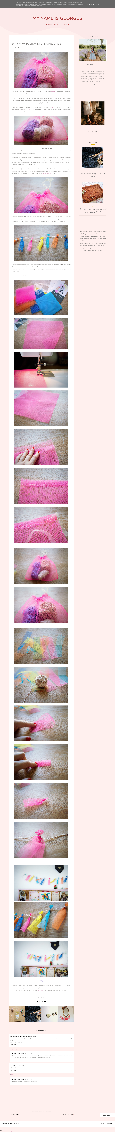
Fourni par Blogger (7, 1131)
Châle (87, 248)
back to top (107, 1115)
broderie (99, 250)
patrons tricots (100, 241)
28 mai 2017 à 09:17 (19, 1065)
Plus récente (14, 1114)
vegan (98, 245)
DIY (21, 40)
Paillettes (102, 236)
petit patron (99, 243)
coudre (53, 107)
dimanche (40, 990)
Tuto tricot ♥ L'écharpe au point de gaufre (92, 175)
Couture (85, 231)
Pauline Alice (84, 243)
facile (24, 40)
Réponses (14, 1049)
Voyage (87, 236)
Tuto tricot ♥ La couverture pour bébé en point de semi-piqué (92, 210)
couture (61, 148)
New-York (99, 248)
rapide (43, 40)
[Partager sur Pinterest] (42, 1001)
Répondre (13, 1044)
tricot (67, 148)
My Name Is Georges (57, 18)
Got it (98, 4)
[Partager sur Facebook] (37, 1001)
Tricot (90, 231)
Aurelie (12, 1065)
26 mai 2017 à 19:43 (32, 1036)
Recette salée (91, 241)
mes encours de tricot (48, 173)
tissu (84, 250)
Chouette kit (15, 148)
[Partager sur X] (40, 1001)
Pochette (92, 243)
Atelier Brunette (91, 250)
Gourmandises (89, 234)
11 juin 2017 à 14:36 (28, 1053)
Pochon (37, 40)
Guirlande (31, 40)
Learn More (90, 4)
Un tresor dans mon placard (18, 1036)
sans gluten (91, 245)
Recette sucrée (98, 231)
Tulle (47, 40)
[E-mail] (45, 1001)
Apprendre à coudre (96, 238)
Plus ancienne (68, 1114)
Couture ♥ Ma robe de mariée (92, 113)
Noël (96, 234)
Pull (104, 248)
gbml (110, 1123)
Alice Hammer (95, 236)
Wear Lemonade (84, 238)
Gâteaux (92, 248)
